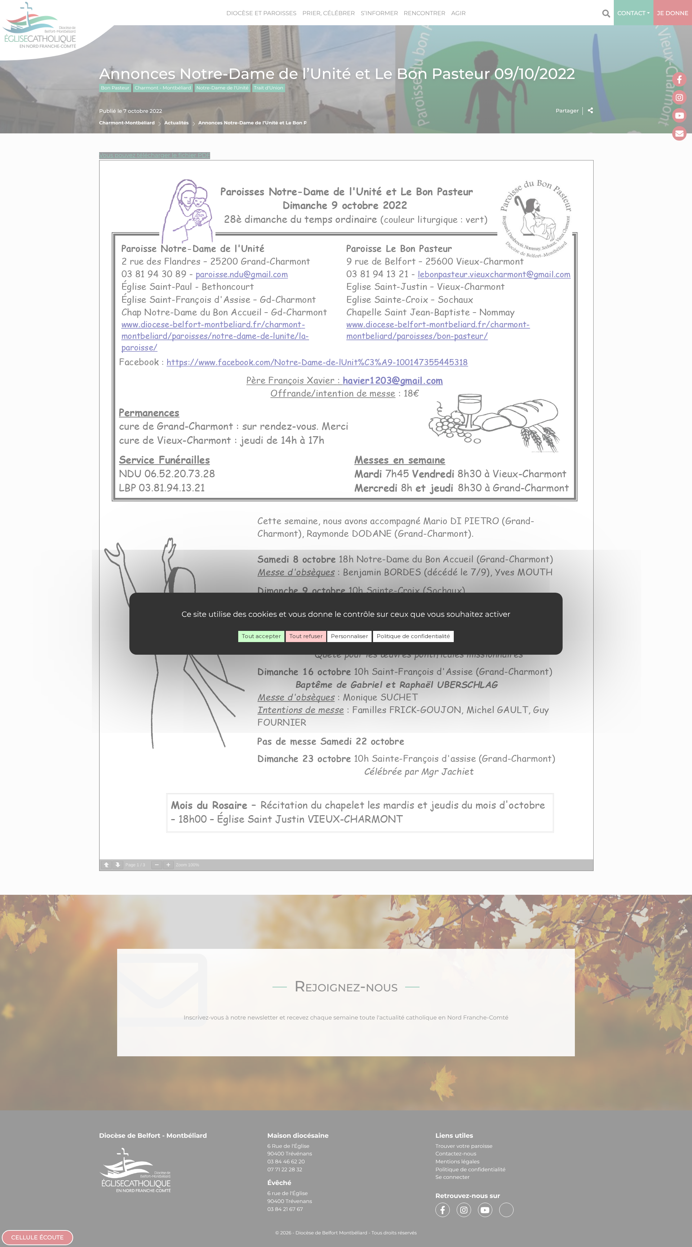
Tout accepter (261, 636)
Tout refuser (306, 636)
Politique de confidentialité (413, 636)
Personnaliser (349, 636)
